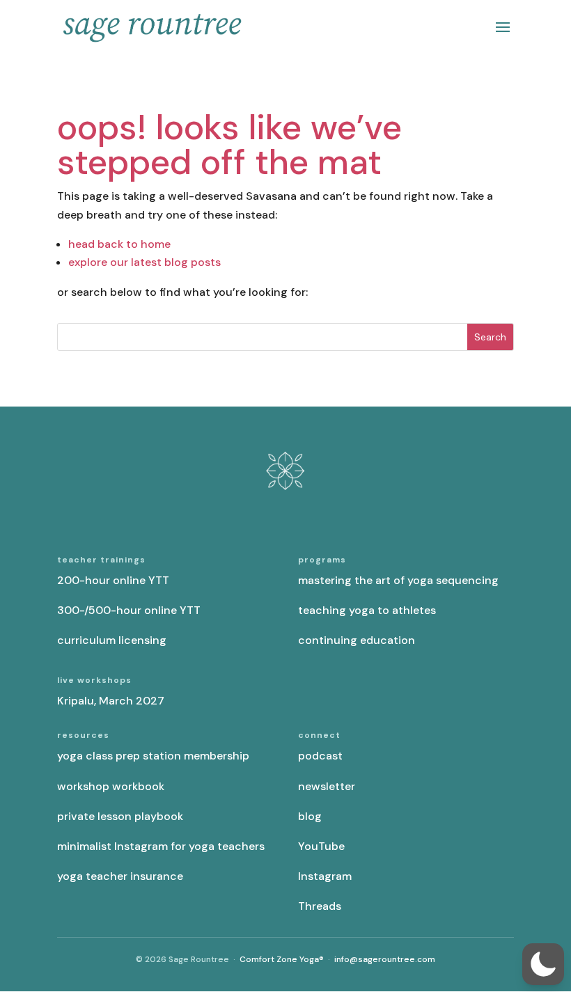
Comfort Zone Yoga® (282, 959)
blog (310, 816)
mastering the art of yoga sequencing (398, 580)
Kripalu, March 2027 (110, 700)
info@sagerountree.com (384, 959)
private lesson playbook (120, 816)
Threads (319, 906)
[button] (543, 964)
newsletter (326, 786)
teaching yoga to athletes (367, 610)
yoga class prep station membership (153, 755)
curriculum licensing (111, 640)
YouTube (321, 846)
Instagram (325, 876)
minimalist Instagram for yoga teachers (161, 846)
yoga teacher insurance (120, 876)
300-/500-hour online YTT (129, 610)
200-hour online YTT (113, 580)
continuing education (356, 640)
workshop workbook (110, 786)
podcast (320, 755)
